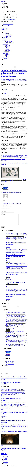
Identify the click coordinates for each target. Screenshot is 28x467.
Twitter (5, 188)
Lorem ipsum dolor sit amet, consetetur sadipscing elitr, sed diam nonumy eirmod (16, 316)
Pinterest (8, 354)
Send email (5, 189)
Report (4, 29)
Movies (8, 247)
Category (5, 53)
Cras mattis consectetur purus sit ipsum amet (14, 431)
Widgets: (6, 17)
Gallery (8, 46)
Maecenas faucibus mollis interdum (17, 345)
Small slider (9, 35)
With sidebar (9, 41)
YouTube (5, 462)
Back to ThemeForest (8, 24)
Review (8, 45)
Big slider (8, 36)
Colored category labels (10, 11)
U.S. (7, 55)
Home (4, 32)
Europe (8, 54)
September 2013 (10, 364)
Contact (5, 58)
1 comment (5, 93)
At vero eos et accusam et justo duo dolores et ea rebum (16, 273)
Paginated (8, 50)
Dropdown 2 (6, 38)
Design (8, 277)
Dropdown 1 (6, 37)
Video (7, 47)
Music (2, 445)
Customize (3, 1)
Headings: (6, 16)
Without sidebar (9, 42)
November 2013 (10, 361)
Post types (5, 44)
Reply (19, 203)
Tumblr (8, 355)
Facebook (5, 187)
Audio (7, 49)
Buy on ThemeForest (10, 19)
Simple (7, 33)
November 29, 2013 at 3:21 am (10, 203)
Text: (5, 14)
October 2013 (9, 362)
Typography (6, 51)
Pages (4, 40)
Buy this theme (6, 25)
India (7, 56)
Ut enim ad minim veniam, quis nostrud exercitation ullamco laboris (14, 73)
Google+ (5, 463)
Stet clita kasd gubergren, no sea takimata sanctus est (15, 283)
